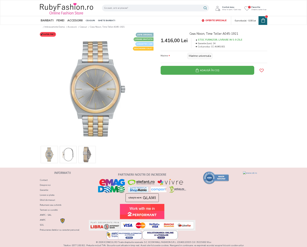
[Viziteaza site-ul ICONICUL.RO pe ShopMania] (138, 189)
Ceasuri (83, 26)
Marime (164, 55)
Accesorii (72, 26)
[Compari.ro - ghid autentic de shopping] (216, 177)
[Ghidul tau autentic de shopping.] (158, 189)
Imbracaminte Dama (54, 26)
